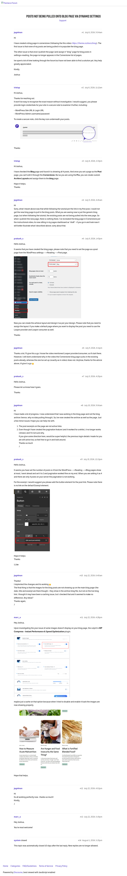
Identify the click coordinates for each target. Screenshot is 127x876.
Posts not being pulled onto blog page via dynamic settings (63, 16)
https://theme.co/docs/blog (84, 43)
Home (5, 866)
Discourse (18, 872)
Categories (15, 866)
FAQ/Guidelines (30, 866)
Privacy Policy (61, 866)
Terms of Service (46, 866)
